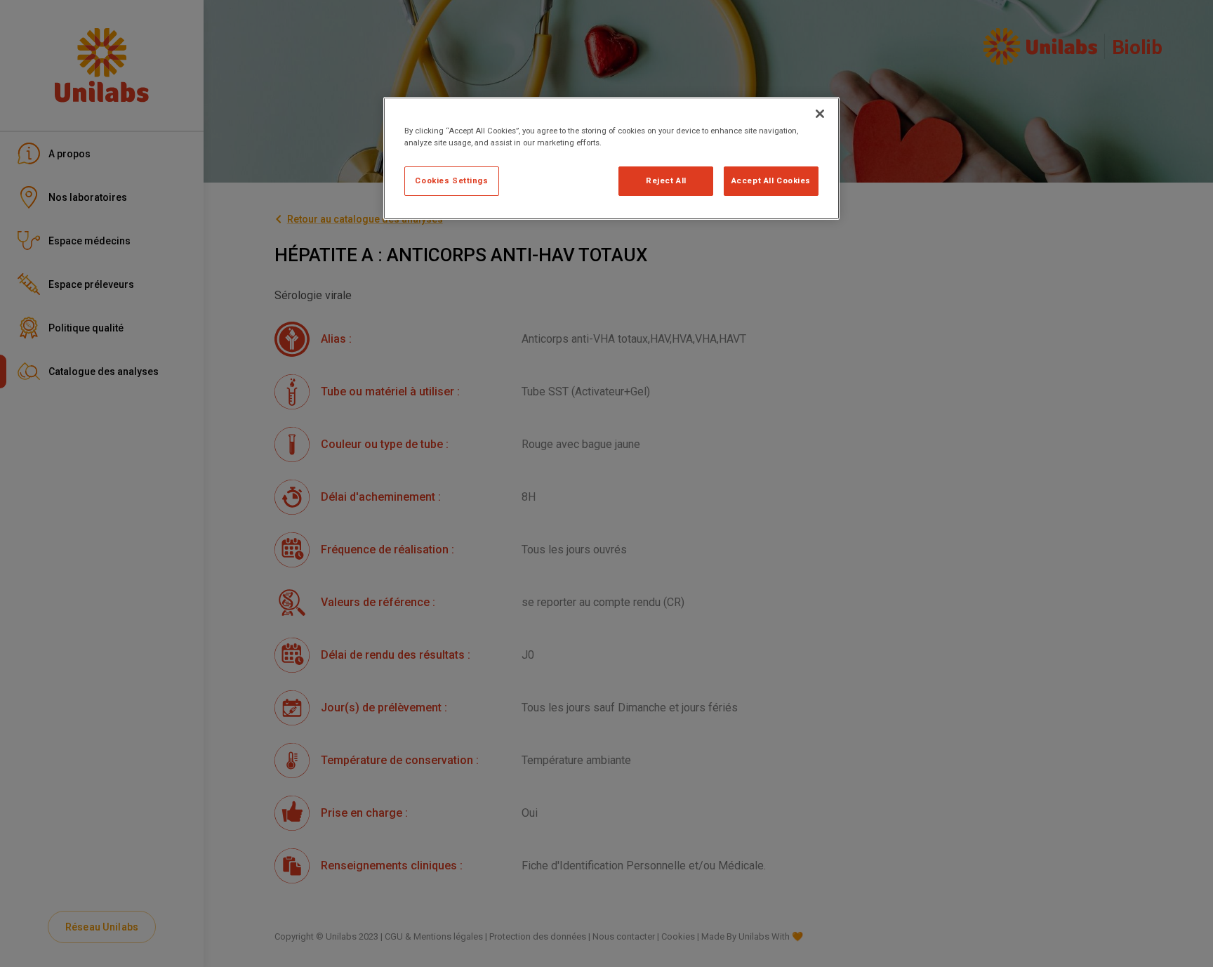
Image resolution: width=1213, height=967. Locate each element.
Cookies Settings (451, 180)
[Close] (819, 113)
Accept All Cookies (771, 180)
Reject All (666, 180)
